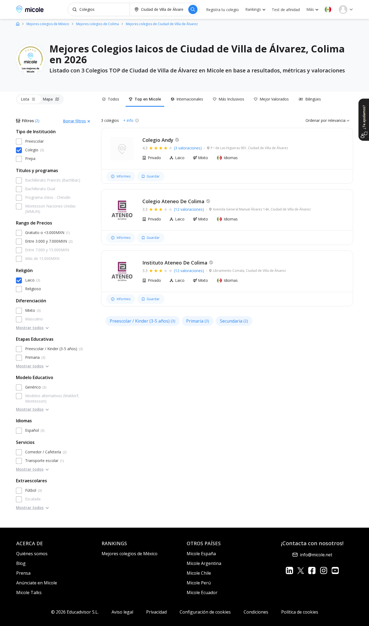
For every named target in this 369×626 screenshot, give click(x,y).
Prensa (23, 573)
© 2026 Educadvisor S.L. (75, 612)
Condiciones (256, 612)
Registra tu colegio (222, 9)
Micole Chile (199, 573)
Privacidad (156, 612)
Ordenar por (316, 120)
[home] (17, 23)
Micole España (201, 554)
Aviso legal (122, 612)
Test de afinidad (286, 9)
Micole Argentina (204, 563)
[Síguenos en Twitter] (300, 570)
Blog (21, 563)
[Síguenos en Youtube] (335, 570)
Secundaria (234, 321)
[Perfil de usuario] (346, 9)
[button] (328, 9)
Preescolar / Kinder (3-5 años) (142, 321)
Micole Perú (199, 583)
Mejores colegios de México (129, 554)
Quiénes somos (32, 554)
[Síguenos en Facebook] (312, 570)
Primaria (197, 321)
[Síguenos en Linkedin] (289, 570)
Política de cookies (299, 612)
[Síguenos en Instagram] (323, 570)
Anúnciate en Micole (36, 583)
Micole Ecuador (202, 592)
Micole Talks (29, 592)
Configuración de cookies (205, 612)
